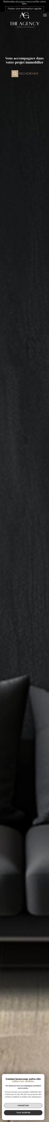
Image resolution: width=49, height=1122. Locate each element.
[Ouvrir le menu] (45, 15)
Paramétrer (23, 1105)
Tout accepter (23, 1112)
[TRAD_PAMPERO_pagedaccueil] (24, 29)
